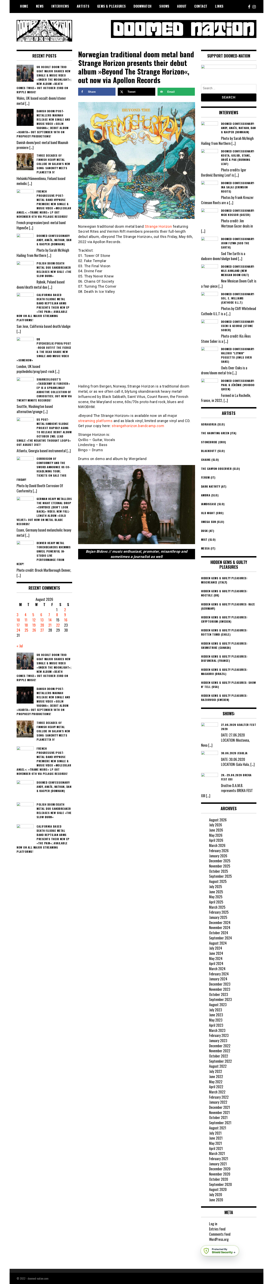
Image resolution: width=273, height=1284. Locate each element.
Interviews (60, 6)
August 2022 (218, 1066)
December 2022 (219, 1045)
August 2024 (218, 943)
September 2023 (220, 999)
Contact (200, 6)
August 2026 (218, 819)
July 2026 (215, 824)
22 (58, 625)
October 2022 (218, 1055)
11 (26, 619)
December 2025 (219, 860)
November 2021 (219, 1112)
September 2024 (220, 937)
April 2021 (216, 1148)
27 (42, 630)
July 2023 (215, 1009)
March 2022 (217, 1091)
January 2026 (218, 855)
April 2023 (216, 1025)
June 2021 (216, 1138)
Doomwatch (143, 6)
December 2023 (219, 984)
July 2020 (215, 1194)
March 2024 (217, 968)
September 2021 (220, 1122)
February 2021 (218, 1158)
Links (219, 6)
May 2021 (215, 1143)
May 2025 (215, 896)
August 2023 (218, 1004)
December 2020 (219, 1168)
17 (18, 625)
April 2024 (216, 963)
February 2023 (219, 1035)
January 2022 (218, 1102)
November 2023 (219, 989)
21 (50, 625)
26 (34, 630)
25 (26, 630)
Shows (164, 6)
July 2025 (215, 886)
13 (42, 619)
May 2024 (215, 958)
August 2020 (218, 1189)
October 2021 (218, 1117)
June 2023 (216, 1014)
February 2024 (219, 973)
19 (34, 625)
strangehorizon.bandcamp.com (138, 426)
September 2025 (220, 876)
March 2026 (217, 845)
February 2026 (219, 850)
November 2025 (219, 866)
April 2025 (216, 901)
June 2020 (216, 1199)
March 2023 (217, 1030)
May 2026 (215, 835)
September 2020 (220, 1184)
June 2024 (216, 953)
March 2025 (217, 907)
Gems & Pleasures (111, 6)
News (40, 6)
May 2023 (215, 1020)
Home (24, 6)
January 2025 (218, 917)
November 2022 (219, 1050)
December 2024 (219, 922)
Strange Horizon (158, 226)
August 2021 (217, 1127)
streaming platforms (95, 421)
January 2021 (218, 1163)
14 (50, 619)
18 (26, 625)
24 (18, 630)
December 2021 (219, 1107)
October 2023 (218, 994)
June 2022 (216, 1076)
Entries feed (217, 1228)
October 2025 (218, 871)
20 (42, 625)
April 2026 (216, 840)
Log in (213, 1223)
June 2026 (216, 830)
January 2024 (218, 978)
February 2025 (219, 912)
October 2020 (218, 1179)
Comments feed (219, 1234)
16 (65, 619)
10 (18, 619)
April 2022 (216, 1086)
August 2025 (218, 881)
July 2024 (215, 948)
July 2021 (215, 1133)
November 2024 (219, 927)
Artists (83, 6)
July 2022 (215, 1071)
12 (34, 619)
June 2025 (216, 891)
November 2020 (219, 1174)
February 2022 (219, 1097)
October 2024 (218, 932)
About (182, 6)
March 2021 (217, 1153)
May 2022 (215, 1081)
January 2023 (218, 1040)
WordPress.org (219, 1239)
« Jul (20, 645)
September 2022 (220, 1061)
